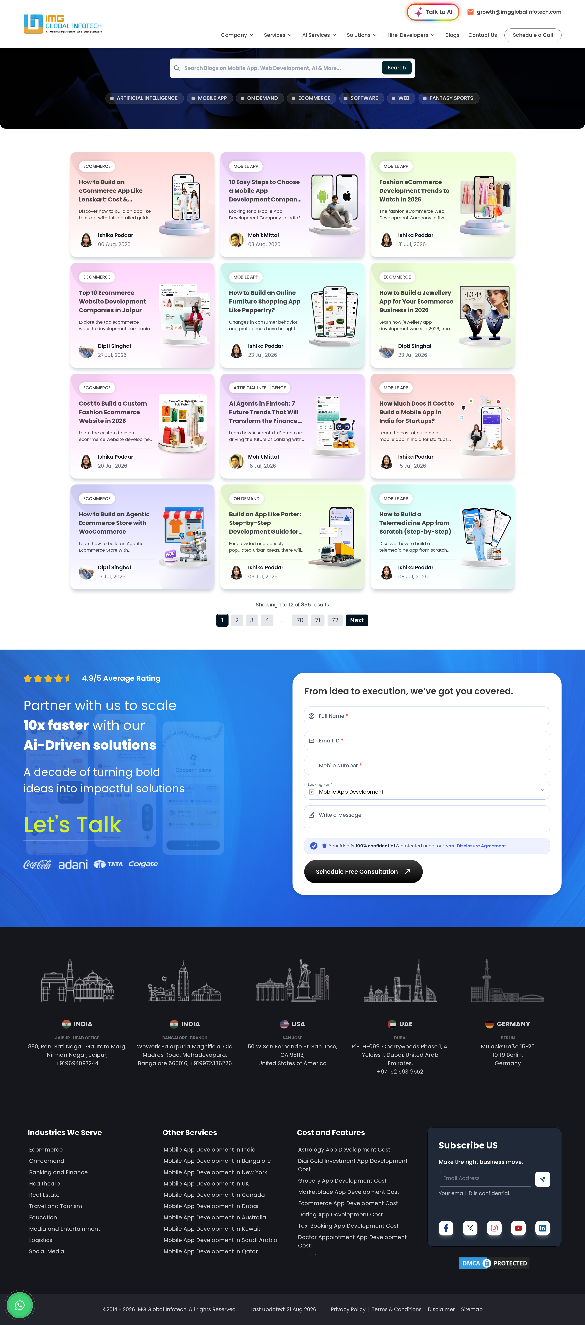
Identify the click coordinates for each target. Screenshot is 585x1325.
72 (335, 620)
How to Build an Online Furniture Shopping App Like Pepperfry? (265, 301)
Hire (408, 35)
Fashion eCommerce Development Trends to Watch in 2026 (414, 190)
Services (274, 35)
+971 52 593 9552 (400, 1072)
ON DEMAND (262, 98)
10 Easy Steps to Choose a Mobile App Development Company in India (265, 191)
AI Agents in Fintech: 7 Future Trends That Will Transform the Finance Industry (263, 412)
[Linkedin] (542, 1228)
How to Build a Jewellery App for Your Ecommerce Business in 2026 (416, 301)
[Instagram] (494, 1228)
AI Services (316, 35)
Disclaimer (441, 1309)
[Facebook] (446, 1228)
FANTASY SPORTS (451, 98)
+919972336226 (211, 1063)
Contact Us (482, 35)
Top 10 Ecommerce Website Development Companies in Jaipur (112, 301)
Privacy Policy (348, 1309)
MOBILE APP (212, 98)
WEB (403, 98)
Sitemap (472, 1309)
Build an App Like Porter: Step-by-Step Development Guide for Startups (265, 523)
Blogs (452, 35)
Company (234, 35)
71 (317, 620)
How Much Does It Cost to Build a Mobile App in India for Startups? (416, 412)
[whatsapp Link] (20, 1305)
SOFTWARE (364, 98)
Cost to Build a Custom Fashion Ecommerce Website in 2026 (113, 412)
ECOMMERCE (314, 98)
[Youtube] (518, 1228)
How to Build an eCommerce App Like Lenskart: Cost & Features (111, 191)
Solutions (359, 35)
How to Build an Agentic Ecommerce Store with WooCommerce (114, 523)
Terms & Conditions (397, 1309)
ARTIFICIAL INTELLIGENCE (147, 98)
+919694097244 (77, 1063)
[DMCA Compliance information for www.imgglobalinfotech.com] (494, 1263)
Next (357, 620)
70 (300, 620)
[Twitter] (470, 1228)
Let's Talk (72, 824)
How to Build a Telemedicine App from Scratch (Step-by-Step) (415, 523)
